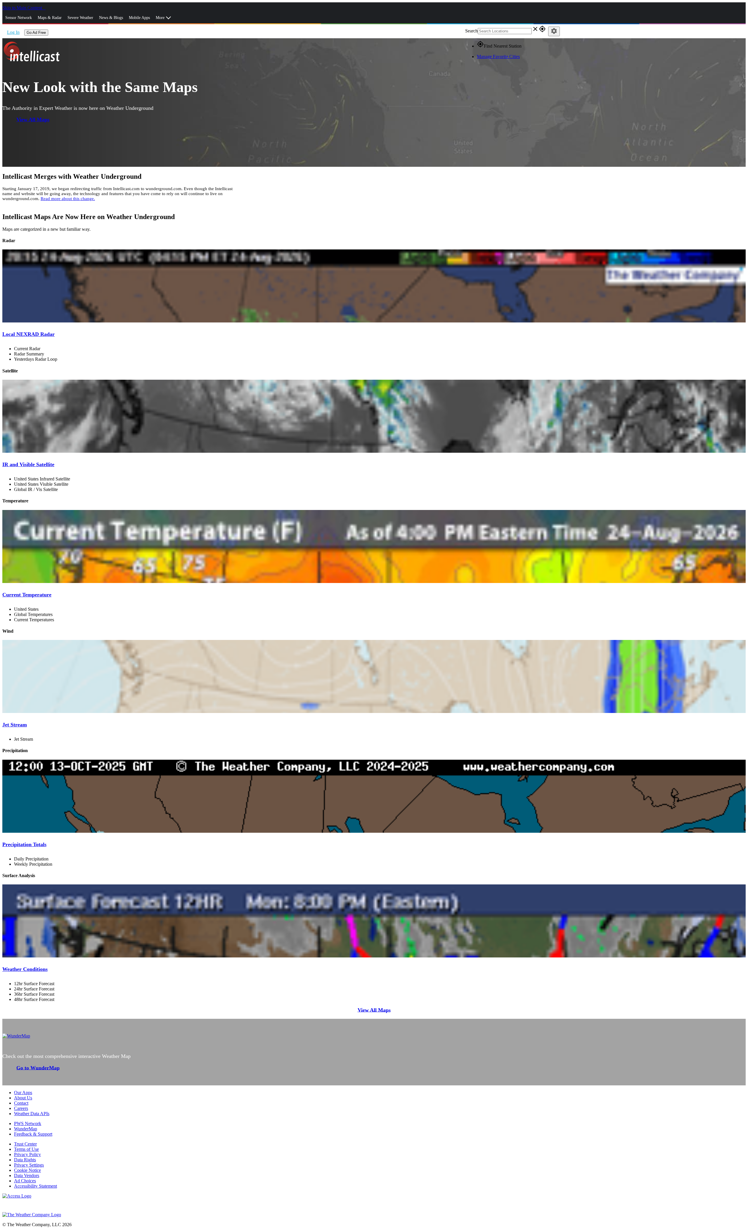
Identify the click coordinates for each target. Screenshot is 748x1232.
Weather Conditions (25, 969)
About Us (23, 1097)
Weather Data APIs (31, 1113)
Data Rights (25, 1159)
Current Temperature (26, 595)
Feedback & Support (33, 1134)
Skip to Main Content (22, 7)
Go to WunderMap (38, 1067)
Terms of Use (26, 1149)
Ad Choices (25, 1180)
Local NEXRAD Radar (28, 334)
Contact (21, 1103)
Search (471, 30)
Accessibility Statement (35, 1186)
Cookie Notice (27, 1170)
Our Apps (23, 1092)
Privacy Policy (27, 1154)
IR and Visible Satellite (28, 464)
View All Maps (32, 119)
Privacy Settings (29, 1164)
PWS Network (27, 1123)
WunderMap (25, 1128)
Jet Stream (14, 725)
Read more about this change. (68, 198)
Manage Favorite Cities (498, 56)
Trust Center (25, 1143)
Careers (21, 1108)
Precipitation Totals (24, 844)
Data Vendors (26, 1175)
